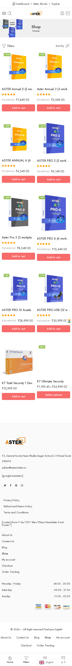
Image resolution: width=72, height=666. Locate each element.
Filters (10, 46)
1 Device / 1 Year (47, 353)
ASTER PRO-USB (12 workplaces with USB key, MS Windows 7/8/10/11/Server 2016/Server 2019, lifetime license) (53, 310)
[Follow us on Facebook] (10, 485)
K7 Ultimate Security (50, 381)
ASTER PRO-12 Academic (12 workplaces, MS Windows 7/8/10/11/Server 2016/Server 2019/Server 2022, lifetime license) (18, 310)
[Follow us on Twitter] (5, 485)
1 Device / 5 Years (47, 370)
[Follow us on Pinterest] (16, 485)
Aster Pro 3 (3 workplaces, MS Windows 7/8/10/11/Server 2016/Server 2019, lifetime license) (18, 237)
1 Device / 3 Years (47, 364)
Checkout (7, 566)
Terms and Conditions (16, 512)
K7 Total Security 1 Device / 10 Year (18, 383)
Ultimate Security (45, 348)
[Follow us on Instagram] (22, 485)
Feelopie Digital (53, 629)
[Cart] (68, 13)
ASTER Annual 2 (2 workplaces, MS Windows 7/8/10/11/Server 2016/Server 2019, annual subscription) (18, 89)
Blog (4, 547)
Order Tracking (10, 572)
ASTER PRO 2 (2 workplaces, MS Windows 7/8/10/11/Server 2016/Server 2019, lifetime (53, 160)
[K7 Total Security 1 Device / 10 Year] (18, 360)
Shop (5, 553)
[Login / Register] (62, 13)
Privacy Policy (11, 500)
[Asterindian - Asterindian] (36, 13)
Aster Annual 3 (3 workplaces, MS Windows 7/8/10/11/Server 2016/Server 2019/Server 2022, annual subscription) (53, 89)
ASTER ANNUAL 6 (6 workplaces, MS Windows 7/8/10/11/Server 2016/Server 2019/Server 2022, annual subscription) (18, 160)
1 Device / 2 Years (47, 359)
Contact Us (8, 541)
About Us (7, 535)
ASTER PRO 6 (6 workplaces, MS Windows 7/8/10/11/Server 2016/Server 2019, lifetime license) (53, 238)
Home (36, 31)
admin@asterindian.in (14, 468)
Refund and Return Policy (18, 506)
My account (8, 559)
